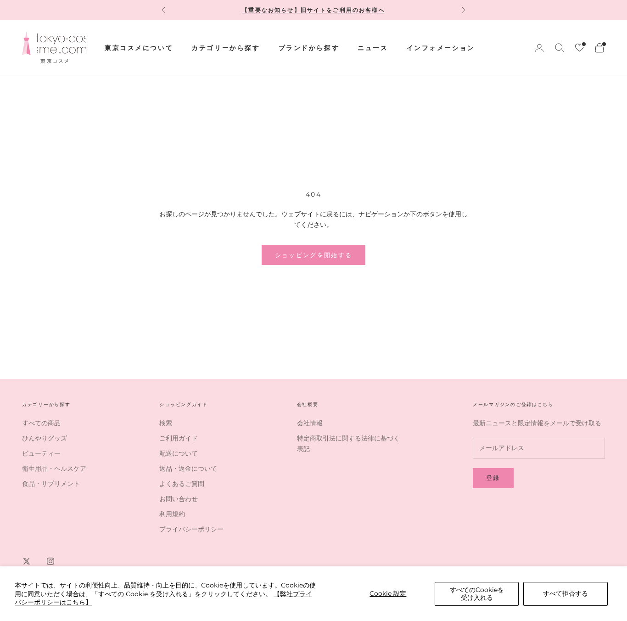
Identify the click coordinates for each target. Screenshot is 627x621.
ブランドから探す (309, 48)
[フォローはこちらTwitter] (26, 561)
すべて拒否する (565, 593)
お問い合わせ (178, 499)
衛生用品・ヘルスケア (54, 468)
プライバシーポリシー (191, 529)
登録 (493, 477)
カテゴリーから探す (225, 48)
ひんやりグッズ (44, 438)
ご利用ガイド (178, 438)
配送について (178, 453)
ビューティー (41, 453)
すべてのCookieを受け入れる (477, 594)
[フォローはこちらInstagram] (50, 561)
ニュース (373, 48)
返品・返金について (188, 468)
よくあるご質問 (181, 484)
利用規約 (172, 514)
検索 (165, 423)
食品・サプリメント (51, 484)
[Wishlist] (579, 47)
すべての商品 (41, 423)
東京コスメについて (139, 48)
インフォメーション (441, 48)
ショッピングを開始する (314, 255)
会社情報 (310, 423)
